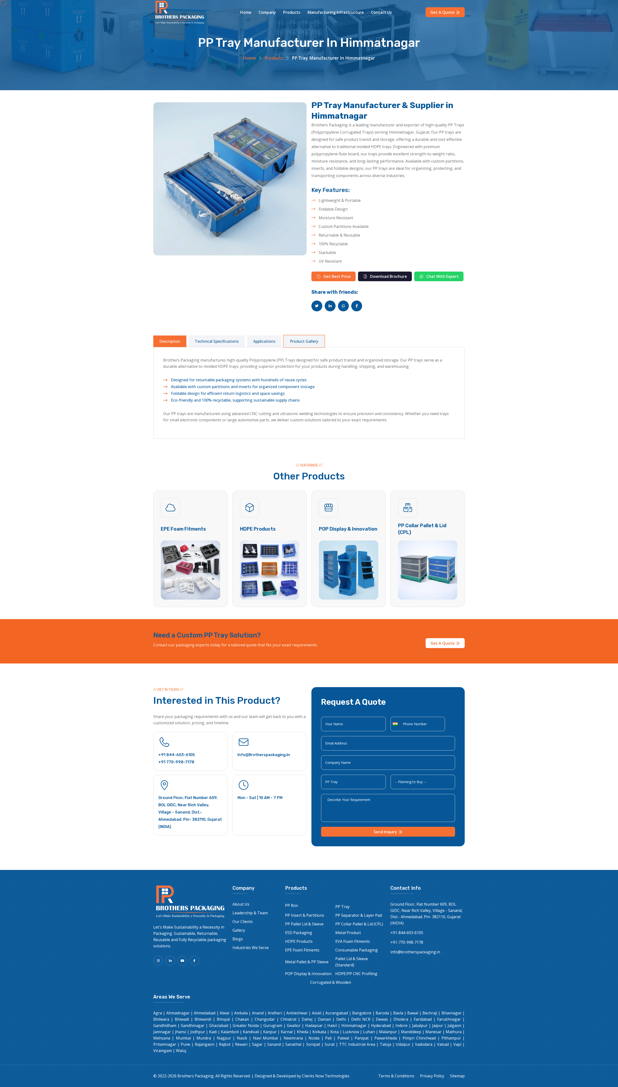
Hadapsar (314, 1025)
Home (245, 12)
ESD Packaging (298, 932)
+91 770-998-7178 (176, 762)
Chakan (242, 1019)
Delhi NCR (360, 1019)
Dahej (307, 1019)
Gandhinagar (192, 1025)
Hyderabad (381, 1025)
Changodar (265, 1019)
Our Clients (242, 921)
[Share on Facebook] (356, 306)
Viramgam (162, 1050)
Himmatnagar (353, 1025)
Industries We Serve (250, 947)
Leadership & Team (250, 913)
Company (267, 12)
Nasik (242, 1038)
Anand (258, 1013)
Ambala (241, 1013)
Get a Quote (443, 12)
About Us (240, 904)
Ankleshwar (297, 1013)
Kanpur (270, 1031)
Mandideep (411, 1031)
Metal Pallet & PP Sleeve (307, 961)
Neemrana (293, 1038)
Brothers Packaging (195, 1076)
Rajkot (225, 1044)
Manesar (433, 1031)
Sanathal (293, 1044)
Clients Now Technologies (325, 1076)
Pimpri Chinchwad (419, 1038)
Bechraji (429, 1013)
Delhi (341, 1019)
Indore (401, 1025)
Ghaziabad (218, 1025)
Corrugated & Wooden (330, 982)
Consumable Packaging (356, 950)
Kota (334, 1031)
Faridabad (423, 1019)
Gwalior (294, 1025)
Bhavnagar (452, 1013)
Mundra (204, 1038)
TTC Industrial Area (357, 1044)
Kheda (302, 1031)
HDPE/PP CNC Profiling (356, 973)
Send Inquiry (386, 831)
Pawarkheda (385, 1038)
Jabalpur (420, 1025)
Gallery (238, 930)
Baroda (382, 1013)
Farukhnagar (449, 1019)
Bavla (398, 1013)
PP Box (291, 905)
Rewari (241, 1044)
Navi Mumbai (265, 1038)
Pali (328, 1038)
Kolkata (319, 1031)
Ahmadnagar (178, 1013)
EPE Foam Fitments (183, 529)
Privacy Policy (432, 1076)
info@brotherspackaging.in (264, 754)
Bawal (412, 1013)
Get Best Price (337, 276)
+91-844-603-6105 (406, 932)
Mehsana (161, 1038)
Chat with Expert (442, 276)
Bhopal (223, 1019)
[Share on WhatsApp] (343, 306)
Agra (157, 1013)
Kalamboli (230, 1031)
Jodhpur (197, 1031)
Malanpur (388, 1031)
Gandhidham (164, 1025)
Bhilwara (161, 1019)
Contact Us (381, 12)
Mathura (454, 1031)
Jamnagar (162, 1031)
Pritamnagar (164, 1044)
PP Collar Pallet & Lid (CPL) (359, 924)
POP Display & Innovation (348, 529)
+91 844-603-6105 (176, 754)
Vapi (457, 1044)
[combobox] (396, 724)
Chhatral (288, 1019)
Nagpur (224, 1038)
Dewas (382, 1019)
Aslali (316, 1013)
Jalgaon (454, 1025)
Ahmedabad (204, 1013)
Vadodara (423, 1044)
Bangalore (361, 1013)
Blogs (237, 939)
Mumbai (183, 1038)
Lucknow (351, 1031)
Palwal (343, 1038)
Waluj (181, 1050)
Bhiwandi (203, 1019)
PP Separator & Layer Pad (358, 915)
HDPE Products (258, 529)
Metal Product (348, 932)
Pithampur (451, 1038)
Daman (324, 1019)
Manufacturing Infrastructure (336, 12)
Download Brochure (388, 276)
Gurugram (272, 1025)
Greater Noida (246, 1025)
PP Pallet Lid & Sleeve (304, 924)
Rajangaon (204, 1044)
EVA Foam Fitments (352, 941)
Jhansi (180, 1031)
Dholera (400, 1019)
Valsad (443, 1044)
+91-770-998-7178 (406, 942)
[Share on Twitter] (316, 306)
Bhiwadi (182, 1019)
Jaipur (437, 1025)
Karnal (287, 1031)
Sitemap (457, 1076)
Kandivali (251, 1031)
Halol (332, 1025)
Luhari (369, 1031)
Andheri (275, 1013)
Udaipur (403, 1044)
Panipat (362, 1038)
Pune (185, 1044)
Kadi (213, 1031)
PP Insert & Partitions (304, 915)
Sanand (274, 1044)
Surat (330, 1044)
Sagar (257, 1044)
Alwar (225, 1013)
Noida (314, 1038)
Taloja (385, 1044)
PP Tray (342, 906)
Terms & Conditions (396, 1076)
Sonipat (313, 1044)
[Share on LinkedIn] (330, 306)
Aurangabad (336, 1013)
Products (291, 12)
